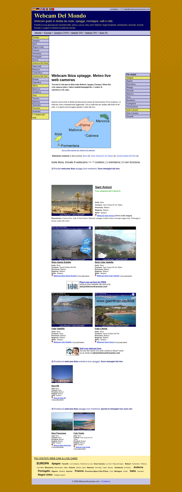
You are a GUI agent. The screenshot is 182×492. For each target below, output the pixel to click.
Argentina (37, 82)
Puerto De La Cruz (86, 464)
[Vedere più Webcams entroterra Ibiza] (62, 382)
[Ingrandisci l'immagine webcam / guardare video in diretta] (72, 260)
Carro (111, 471)
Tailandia (37, 105)
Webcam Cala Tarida (83, 447)
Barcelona (130, 84)
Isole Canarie (132, 110)
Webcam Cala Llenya (106, 342)
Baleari (74, 33)
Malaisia (36, 102)
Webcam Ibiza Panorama (62, 445)
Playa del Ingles (118, 464)
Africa (35, 86)
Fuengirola (131, 103)
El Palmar (127, 467)
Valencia (90, 467)
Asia (35, 95)
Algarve (55, 471)
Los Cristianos (74, 464)
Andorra (138, 467)
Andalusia (119, 467)
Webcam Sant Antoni (106, 216)
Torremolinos (132, 107)
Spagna (58, 33)
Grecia (35, 60)
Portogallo (37, 57)
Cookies (105, 481)
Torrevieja (98, 467)
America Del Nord (40, 63)
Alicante (130, 91)
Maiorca (129, 94)
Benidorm (130, 100)
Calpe (105, 467)
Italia (35, 44)
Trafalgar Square (59, 475)
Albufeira (62, 471)
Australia (36, 111)
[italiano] (49, 10)
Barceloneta (59, 467)
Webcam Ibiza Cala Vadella (108, 276)
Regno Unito (38, 47)
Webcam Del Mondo (60, 15)
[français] (45, 10)
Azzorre (69, 471)
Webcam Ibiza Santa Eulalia (65, 276)
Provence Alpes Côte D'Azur (96, 471)
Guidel (125, 471)
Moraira (110, 467)
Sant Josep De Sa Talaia (102, 156)
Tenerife (129, 116)
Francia (36, 50)
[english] (41, 10)
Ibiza (102, 33)
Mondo (38, 33)
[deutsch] (38, 10)
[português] (52, 10)
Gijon (84, 467)
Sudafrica (37, 92)
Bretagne (118, 471)
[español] (34, 10)
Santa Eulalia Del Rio (126, 156)
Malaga (129, 87)
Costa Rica (37, 73)
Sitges (66, 467)
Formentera (136, 464)
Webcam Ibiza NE (60, 398)
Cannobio (140, 471)
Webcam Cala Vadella (63, 342)
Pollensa (144, 464)
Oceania (36, 108)
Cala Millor (40, 467)
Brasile (36, 79)
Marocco (36, 89)
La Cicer (109, 464)
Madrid (129, 81)
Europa (47, 33)
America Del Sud (40, 76)
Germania (37, 53)
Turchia (36, 99)
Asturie (72, 467)
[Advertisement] (100, 54)
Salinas (78, 467)
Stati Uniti (37, 66)
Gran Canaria (132, 113)
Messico (36, 70)
